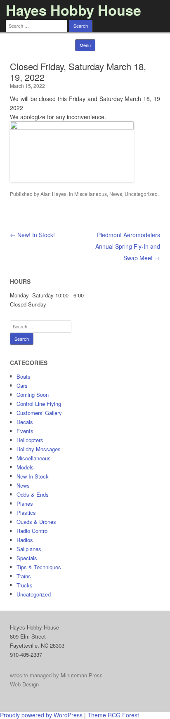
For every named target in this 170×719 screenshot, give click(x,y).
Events (25, 431)
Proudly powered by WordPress (41, 715)
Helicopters (30, 440)
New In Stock (33, 476)
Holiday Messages (39, 449)
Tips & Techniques (39, 567)
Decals (25, 422)
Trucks (25, 585)
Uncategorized (141, 193)
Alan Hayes (53, 193)
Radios (25, 540)
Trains (24, 576)
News (115, 193)
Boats (24, 376)
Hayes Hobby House (73, 10)
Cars (22, 385)
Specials (27, 558)
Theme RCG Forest (113, 715)
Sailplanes (29, 549)
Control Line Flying (39, 404)
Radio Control (33, 531)
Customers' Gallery (39, 413)
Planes (25, 503)
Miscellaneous (90, 193)
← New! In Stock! (32, 235)
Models (25, 467)
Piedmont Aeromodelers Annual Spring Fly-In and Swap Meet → (127, 246)
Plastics (26, 512)
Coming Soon (33, 394)
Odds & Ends (33, 494)
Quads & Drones (36, 522)
